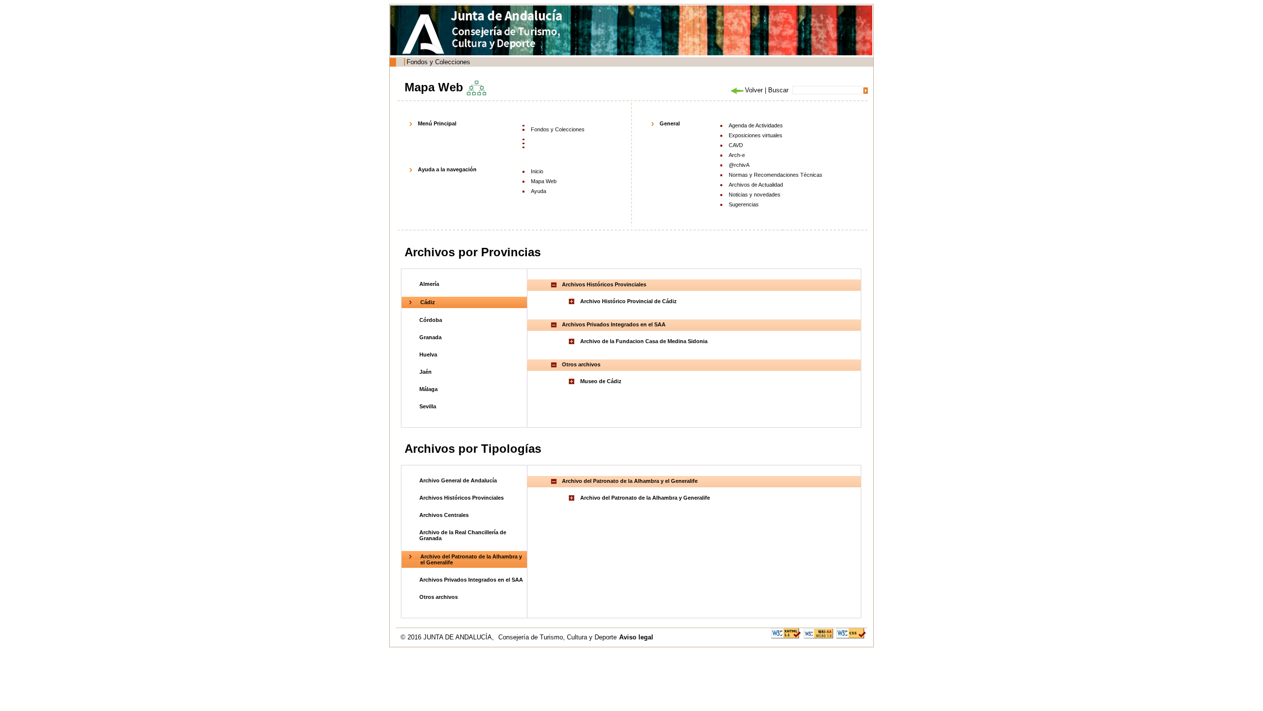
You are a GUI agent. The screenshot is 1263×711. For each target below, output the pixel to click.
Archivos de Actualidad (756, 185)
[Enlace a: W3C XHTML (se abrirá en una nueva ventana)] (786, 632)
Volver (754, 90)
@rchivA (739, 165)
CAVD (736, 145)
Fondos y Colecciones (438, 62)
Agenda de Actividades (756, 125)
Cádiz (427, 302)
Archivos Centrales (444, 515)
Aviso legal (636, 637)
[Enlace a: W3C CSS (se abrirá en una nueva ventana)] (851, 632)
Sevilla (427, 406)
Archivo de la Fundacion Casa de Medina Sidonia (643, 341)
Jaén (425, 372)
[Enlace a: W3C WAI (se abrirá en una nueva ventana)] (818, 632)
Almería (429, 284)
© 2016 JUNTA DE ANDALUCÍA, (448, 637)
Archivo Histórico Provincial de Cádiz (628, 301)
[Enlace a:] (573, 301)
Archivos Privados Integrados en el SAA (471, 580)
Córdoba (430, 320)
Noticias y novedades (754, 195)
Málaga (428, 389)
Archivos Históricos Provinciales (461, 498)
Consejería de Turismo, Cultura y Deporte (557, 637)
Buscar (778, 90)
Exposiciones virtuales (755, 135)
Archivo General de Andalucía (458, 480)
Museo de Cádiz (601, 381)
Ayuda (538, 191)
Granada (430, 337)
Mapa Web (544, 181)
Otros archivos (438, 597)
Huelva (428, 354)
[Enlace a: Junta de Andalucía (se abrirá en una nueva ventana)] (425, 34)
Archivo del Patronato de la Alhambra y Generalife (645, 498)
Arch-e (737, 155)
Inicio (537, 171)
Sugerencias (744, 204)
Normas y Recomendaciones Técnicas (775, 175)
